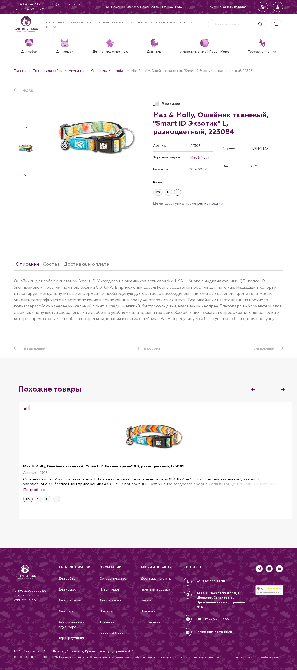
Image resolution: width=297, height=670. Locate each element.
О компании (55, 22)
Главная (20, 70)
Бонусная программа (109, 22)
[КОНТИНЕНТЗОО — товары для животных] (26, 24)
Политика (148, 611)
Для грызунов (69, 600)
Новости (186, 22)
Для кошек (67, 589)
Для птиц (65, 611)
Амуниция (76, 70)
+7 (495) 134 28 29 (211, 581)
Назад (28, 90)
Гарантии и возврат (156, 589)
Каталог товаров (74, 567)
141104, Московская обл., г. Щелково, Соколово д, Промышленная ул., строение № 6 (221, 600)
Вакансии (148, 600)
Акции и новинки (163, 22)
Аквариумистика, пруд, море (71, 624)
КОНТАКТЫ (193, 567)
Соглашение (151, 622)
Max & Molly (199, 157)
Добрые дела (111, 600)
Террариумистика (72, 638)
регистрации (210, 203)
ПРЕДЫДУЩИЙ (34, 348)
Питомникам (138, 22)
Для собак (66, 578)
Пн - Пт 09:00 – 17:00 (213, 619)
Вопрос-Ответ (111, 633)
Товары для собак (47, 70)
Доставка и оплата (156, 578)
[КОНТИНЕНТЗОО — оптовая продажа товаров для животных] (25, 576)
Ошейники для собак (108, 70)
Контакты (53, 27)
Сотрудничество (79, 22)
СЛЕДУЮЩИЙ (263, 348)
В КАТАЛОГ (152, 348)
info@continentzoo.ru (214, 632)
